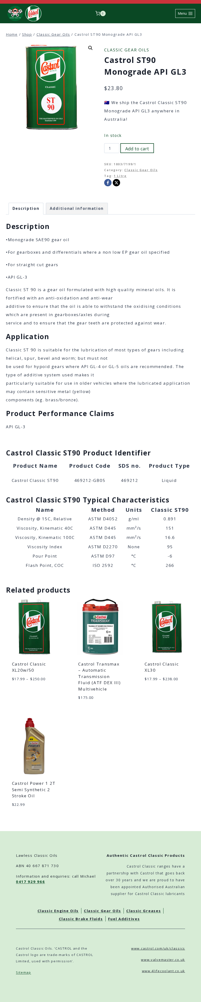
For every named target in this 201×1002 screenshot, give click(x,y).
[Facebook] (108, 182)
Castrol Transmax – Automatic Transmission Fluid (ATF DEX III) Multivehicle (99, 676)
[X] (116, 182)
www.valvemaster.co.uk (163, 959)
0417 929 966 (30, 881)
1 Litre (120, 176)
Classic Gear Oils (126, 50)
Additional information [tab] (77, 208)
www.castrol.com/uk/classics (158, 948)
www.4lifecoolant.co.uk (163, 971)
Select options (27, 693)
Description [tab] (26, 208)
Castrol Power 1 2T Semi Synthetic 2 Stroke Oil (34, 789)
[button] (90, 48)
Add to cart (137, 149)
